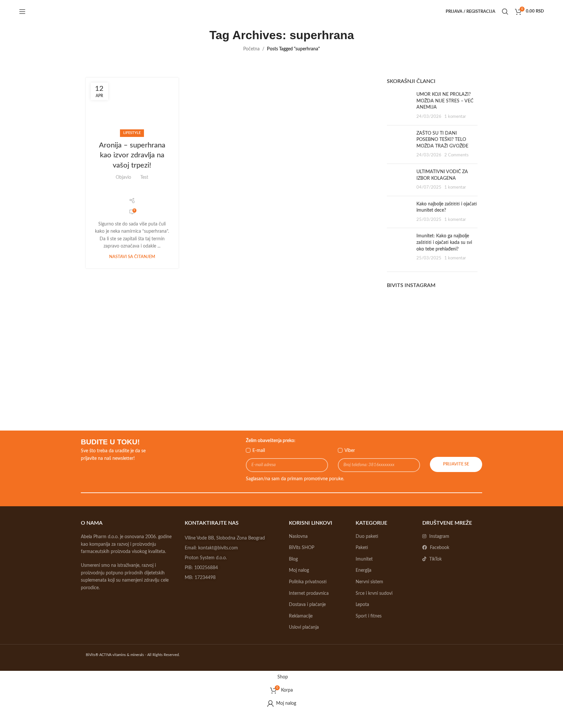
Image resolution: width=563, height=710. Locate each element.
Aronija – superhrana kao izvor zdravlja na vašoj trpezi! (132, 155)
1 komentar (455, 116)
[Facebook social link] (103, 190)
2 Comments (456, 155)
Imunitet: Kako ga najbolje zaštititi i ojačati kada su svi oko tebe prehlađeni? (444, 242)
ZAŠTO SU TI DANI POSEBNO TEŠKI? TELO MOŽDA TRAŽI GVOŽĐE (442, 139)
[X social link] (111, 190)
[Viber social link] (161, 190)
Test (144, 177)
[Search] (505, 11)
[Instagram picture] (401, 310)
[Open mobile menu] (22, 11)
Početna (251, 49)
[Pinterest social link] (128, 190)
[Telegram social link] (152, 190)
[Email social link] (119, 190)
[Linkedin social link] (136, 190)
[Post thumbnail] (399, 106)
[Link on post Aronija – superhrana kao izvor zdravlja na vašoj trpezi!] (132, 106)
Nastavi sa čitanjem (132, 257)
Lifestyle (132, 133)
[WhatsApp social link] (144, 190)
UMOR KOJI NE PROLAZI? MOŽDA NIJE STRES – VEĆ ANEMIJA (444, 101)
